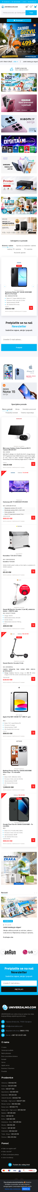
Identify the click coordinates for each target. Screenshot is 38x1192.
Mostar (3, 1125)
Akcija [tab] (17, 409)
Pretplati (19, 989)
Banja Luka (4, 1107)
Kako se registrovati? (9, 1148)
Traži (31, 13)
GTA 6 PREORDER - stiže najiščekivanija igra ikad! (18, 928)
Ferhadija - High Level (8, 1101)
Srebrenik (4, 1131)
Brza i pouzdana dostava (9, 1056)
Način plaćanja (6, 1053)
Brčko (3, 1119)
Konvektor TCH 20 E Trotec (12, 555)
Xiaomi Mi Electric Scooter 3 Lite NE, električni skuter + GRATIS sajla (19, 610)
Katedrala (4, 1095)
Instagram (16, 2)
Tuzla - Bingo (5, 1134)
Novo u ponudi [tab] (7, 409)
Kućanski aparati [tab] (20, 252)
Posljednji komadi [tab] (12, 412)
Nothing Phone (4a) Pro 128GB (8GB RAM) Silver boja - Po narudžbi (17, 771)
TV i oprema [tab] (28, 249)
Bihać (3, 1116)
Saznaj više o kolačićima (13, 1189)
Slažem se (26, 1189)
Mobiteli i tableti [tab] (7, 245)
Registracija (32, 2)
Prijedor (4, 1128)
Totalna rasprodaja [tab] (27, 412)
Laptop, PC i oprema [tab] (14, 249)
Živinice (3, 1137)
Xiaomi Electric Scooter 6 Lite (13, 663)
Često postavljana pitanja (11, 1154)
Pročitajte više (8, 938)
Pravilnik (4, 1071)
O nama (3, 1047)
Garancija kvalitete (7, 1050)
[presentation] (4, 41)
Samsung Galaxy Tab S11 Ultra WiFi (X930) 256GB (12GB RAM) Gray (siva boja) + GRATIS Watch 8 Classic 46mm (18, 293)
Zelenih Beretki (6, 1098)
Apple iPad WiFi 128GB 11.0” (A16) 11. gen (17, 717)
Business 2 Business (7, 1068)
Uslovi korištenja (8, 1157)
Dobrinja (4, 1086)
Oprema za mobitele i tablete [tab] (26, 245)
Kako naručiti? (7, 1151)
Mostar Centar (6, 1104)
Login (24, 2)
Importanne (5, 1092)
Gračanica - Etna (6, 1122)
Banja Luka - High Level (9, 1110)
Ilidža (3, 1089)
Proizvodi (19, 20)
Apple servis (5, 1065)
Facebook (6, 2)
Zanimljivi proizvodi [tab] (29, 409)
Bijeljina (3, 1113)
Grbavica (4, 1083)
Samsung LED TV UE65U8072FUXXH (15, 502)
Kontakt (3, 1059)
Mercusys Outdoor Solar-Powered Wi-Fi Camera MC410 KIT (17, 449)
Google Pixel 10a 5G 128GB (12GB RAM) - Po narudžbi (18, 825)
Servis (3, 1062)
